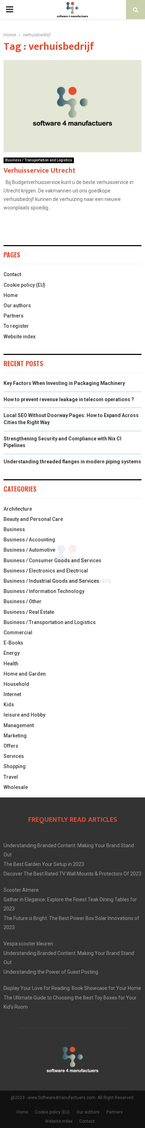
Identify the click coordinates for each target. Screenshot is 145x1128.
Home (11, 295)
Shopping (15, 766)
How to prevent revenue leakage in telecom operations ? (69, 399)
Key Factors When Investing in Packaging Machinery (64, 383)
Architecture (18, 509)
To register (16, 326)
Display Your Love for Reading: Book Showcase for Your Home (72, 988)
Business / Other (23, 601)
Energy (12, 653)
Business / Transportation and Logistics (38, 160)
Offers (11, 746)
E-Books (13, 643)
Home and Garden (25, 674)
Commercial (18, 632)
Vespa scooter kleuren (28, 943)
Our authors (17, 305)
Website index (20, 336)
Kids (9, 704)
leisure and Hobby (24, 715)
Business (14, 529)
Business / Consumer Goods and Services (52, 560)
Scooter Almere (21, 890)
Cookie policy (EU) (24, 285)
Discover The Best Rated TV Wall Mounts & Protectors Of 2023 (72, 874)
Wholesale (16, 787)
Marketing (15, 735)
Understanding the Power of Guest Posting (51, 972)
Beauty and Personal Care (33, 519)
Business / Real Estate (29, 612)
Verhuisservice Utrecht (40, 171)
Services (14, 756)
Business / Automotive (29, 550)
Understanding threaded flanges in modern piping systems (72, 461)
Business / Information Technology (44, 591)
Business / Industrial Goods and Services (51, 581)
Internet (12, 694)
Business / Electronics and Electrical (46, 571)
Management (19, 725)
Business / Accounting (29, 539)
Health (11, 663)
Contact (12, 274)
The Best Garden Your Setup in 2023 (44, 864)
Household (16, 684)
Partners (14, 316)
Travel (11, 777)
